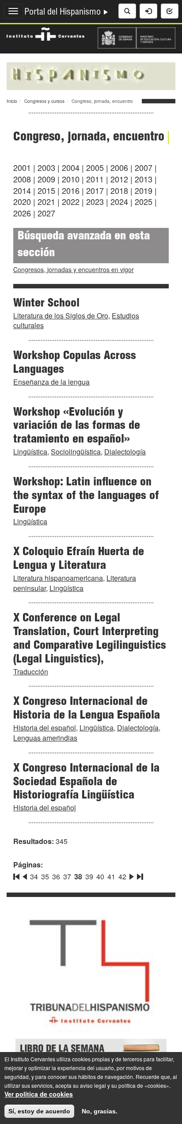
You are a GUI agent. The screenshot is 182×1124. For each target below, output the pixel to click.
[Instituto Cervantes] (45, 33)
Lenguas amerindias (45, 738)
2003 (46, 167)
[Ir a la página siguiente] (132, 874)
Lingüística (30, 452)
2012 (119, 179)
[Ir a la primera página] (17, 874)
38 (78, 876)
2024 (119, 201)
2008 (22, 179)
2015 (46, 190)
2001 (22, 167)
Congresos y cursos (44, 101)
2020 (22, 201)
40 (100, 876)
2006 (119, 167)
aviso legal (93, 1085)
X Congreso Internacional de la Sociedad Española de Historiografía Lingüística (86, 782)
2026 (22, 213)
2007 (143, 167)
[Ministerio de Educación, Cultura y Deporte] (136, 37)
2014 (22, 190)
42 (122, 876)
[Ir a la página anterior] (25, 874)
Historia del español (44, 728)
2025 (143, 201)
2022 (71, 201)
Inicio (12, 101)
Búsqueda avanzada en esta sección (84, 245)
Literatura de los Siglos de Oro (60, 315)
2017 (95, 190)
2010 (71, 179)
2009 (46, 179)
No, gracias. (100, 1111)
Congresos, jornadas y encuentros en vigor (73, 269)
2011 (95, 179)
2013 (143, 179)
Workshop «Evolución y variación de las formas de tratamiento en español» (76, 426)
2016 (71, 190)
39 (89, 876)
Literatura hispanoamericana (58, 578)
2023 (95, 201)
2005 (95, 167)
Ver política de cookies (38, 1094)
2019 (143, 190)
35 (45, 876)
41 (111, 876)
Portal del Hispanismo (63, 12)
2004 (71, 167)
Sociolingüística (76, 452)
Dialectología (125, 452)
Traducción (30, 671)
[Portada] (91, 75)
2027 (46, 213)
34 (34, 876)
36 (56, 876)
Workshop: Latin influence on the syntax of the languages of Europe (86, 496)
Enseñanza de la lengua (51, 382)
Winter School (46, 304)
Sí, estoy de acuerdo (39, 1111)
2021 (46, 201)
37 (67, 876)
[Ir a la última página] (139, 874)
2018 (119, 190)
